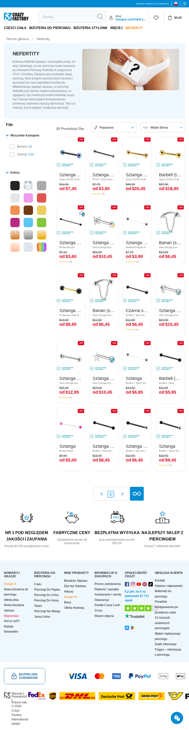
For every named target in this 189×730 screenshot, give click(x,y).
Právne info (19, 702)
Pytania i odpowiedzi (169, 586)
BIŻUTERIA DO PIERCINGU (50, 28)
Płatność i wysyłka (106, 589)
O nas (98, 610)
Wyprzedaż (11, 616)
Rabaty (9, 626)
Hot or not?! (11, 621)
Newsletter (11, 631)
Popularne (107, 127)
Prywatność (19, 696)
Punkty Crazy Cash (107, 605)
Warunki (17, 693)
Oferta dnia (11, 600)
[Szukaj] (100, 16)
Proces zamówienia (107, 584)
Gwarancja (101, 600)
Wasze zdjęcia (104, 616)
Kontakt (160, 580)
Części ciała (15, 28)
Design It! (134, 28)
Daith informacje (166, 644)
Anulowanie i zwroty (107, 594)
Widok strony (159, 127)
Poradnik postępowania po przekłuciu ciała (166, 607)
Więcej (116, 28)
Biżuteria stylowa (90, 28)
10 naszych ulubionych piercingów (162, 623)
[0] (156, 18)
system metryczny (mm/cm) (152, 3)
